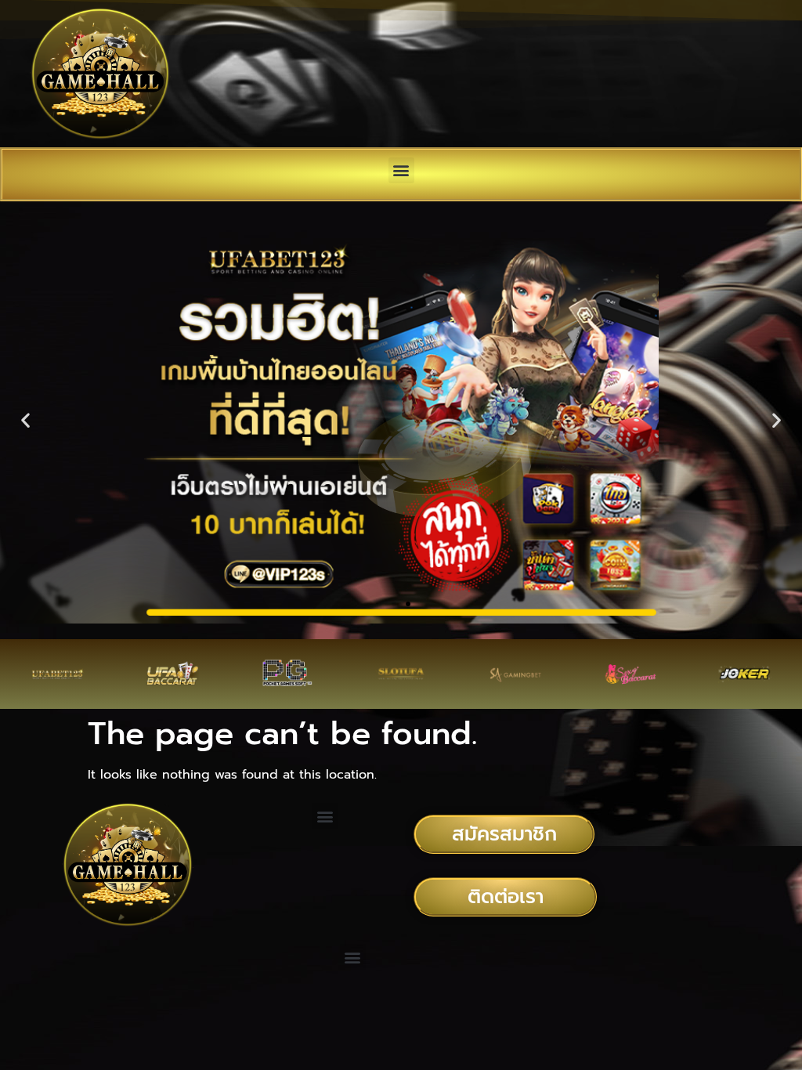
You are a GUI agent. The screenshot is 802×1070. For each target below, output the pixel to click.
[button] (401, 170)
